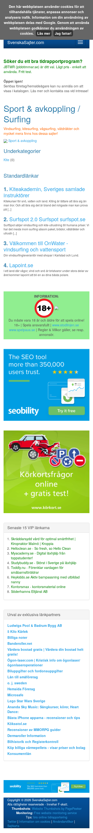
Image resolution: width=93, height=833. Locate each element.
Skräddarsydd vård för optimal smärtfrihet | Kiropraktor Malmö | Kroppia (43, 541)
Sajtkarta (13, 826)
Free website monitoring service (55, 813)
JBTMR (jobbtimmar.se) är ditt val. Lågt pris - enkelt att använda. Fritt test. (45, 66)
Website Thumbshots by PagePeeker (57, 808)
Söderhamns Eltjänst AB (29, 591)
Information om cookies (34, 821)
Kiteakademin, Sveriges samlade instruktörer (44, 192)
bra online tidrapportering (50, 817)
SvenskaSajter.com (25, 42)
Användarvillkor (63, 821)
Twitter (11, 821)
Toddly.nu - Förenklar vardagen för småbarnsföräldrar (37, 570)
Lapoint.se (21, 265)
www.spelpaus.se (22, 329)
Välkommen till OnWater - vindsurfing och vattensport (36, 246)
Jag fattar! (63, 33)
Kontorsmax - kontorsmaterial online (38, 586)
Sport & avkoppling (22, 140)
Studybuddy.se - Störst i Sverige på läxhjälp (43, 562)
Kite (6, 159)
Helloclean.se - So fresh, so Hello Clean (41, 548)
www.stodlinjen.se (65, 325)
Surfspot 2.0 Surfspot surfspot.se (47, 219)
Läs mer (43, 33)
